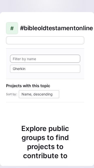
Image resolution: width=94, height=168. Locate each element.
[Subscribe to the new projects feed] (45, 40)
